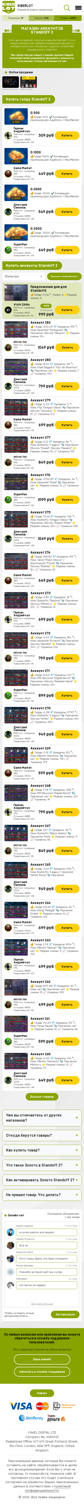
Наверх (42, 1393)
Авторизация (65, 1314)
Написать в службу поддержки (42, 1371)
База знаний (42, 1359)
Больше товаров (42, 1096)
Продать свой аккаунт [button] (64, 276)
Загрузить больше (42, 1303)
